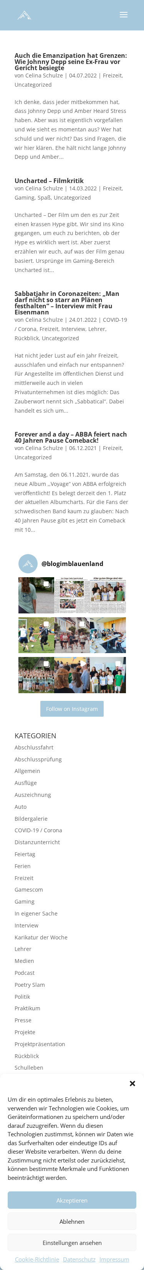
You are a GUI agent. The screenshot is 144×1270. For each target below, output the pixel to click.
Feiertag (25, 854)
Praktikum (27, 1008)
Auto (20, 806)
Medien (24, 960)
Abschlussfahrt (34, 747)
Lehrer (96, 329)
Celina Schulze (44, 75)
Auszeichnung (33, 794)
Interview (73, 329)
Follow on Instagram (72, 708)
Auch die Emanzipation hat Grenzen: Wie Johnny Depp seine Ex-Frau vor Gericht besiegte (71, 61)
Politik (22, 996)
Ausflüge (26, 782)
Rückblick (27, 338)
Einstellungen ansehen (72, 1242)
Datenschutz (79, 1259)
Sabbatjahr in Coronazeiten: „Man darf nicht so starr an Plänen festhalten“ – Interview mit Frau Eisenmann (67, 302)
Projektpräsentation (40, 1044)
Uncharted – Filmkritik (49, 180)
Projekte (25, 1032)
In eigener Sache (36, 913)
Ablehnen (72, 1221)
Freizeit (112, 75)
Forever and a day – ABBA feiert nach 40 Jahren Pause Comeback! (71, 437)
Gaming (25, 197)
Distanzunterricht (37, 842)
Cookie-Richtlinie (37, 1259)
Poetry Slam (30, 984)
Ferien (23, 866)
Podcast (25, 972)
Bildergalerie (31, 818)
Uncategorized (33, 84)
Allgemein (27, 770)
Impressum (114, 1259)
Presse (23, 1020)
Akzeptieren (72, 1200)
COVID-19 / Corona (38, 830)
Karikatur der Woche (41, 937)
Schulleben (29, 1067)
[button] (132, 1083)
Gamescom (29, 889)
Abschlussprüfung (38, 759)
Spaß (44, 197)
